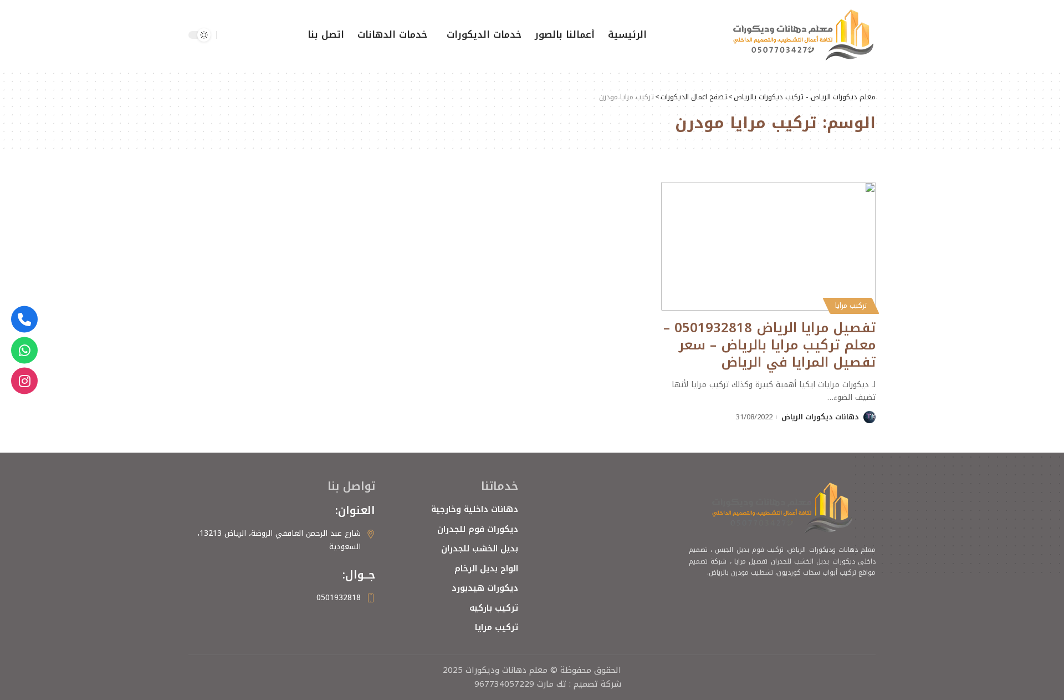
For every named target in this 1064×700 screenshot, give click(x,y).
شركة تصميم (597, 684)
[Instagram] (24, 381)
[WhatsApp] (24, 350)
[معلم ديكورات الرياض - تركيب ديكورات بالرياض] (804, 35)
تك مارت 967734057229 (520, 684)
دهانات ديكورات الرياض (820, 417)
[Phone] (24, 319)
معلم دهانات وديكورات (505, 670)
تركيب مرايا (851, 305)
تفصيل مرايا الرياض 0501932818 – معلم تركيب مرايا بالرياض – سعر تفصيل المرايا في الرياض (769, 345)
